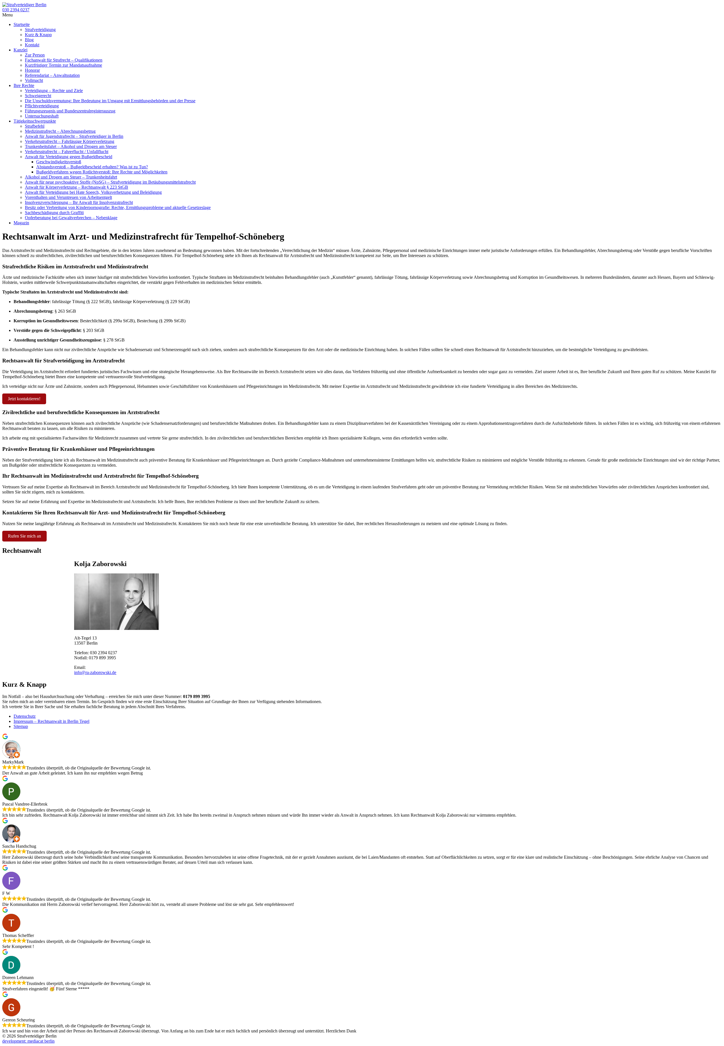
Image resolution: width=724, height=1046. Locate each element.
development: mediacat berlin (28, 1041)
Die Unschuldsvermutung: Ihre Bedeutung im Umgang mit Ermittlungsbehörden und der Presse (110, 100)
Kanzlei (20, 49)
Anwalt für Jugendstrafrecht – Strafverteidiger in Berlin (74, 136)
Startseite (22, 24)
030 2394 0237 (15, 9)
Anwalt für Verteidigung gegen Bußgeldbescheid (68, 156)
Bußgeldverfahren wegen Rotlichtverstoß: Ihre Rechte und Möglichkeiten (101, 171)
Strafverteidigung (40, 29)
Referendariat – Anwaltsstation (52, 75)
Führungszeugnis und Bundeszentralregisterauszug (70, 110)
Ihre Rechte (24, 85)
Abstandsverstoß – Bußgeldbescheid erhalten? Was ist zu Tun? (92, 166)
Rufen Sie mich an (24, 536)
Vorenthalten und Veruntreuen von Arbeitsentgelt (68, 197)
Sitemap (21, 726)
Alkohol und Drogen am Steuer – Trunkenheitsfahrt (71, 177)
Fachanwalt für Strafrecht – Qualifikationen (63, 60)
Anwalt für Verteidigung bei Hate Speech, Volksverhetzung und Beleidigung (93, 192)
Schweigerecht (38, 95)
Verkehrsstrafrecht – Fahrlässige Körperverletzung (69, 141)
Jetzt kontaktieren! (24, 398)
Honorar (32, 70)
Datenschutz (25, 716)
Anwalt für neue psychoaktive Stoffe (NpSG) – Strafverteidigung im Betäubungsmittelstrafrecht (110, 182)
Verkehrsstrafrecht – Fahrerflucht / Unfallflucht (66, 151)
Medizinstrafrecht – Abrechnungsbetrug (60, 131)
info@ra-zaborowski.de (95, 672)
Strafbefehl (34, 126)
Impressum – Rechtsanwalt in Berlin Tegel (51, 721)
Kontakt (32, 44)
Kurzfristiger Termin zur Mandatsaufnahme (63, 65)
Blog (29, 39)
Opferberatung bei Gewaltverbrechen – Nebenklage (71, 217)
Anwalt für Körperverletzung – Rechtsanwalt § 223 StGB (76, 187)
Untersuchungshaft (42, 116)
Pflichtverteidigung (42, 105)
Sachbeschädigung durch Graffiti (54, 212)
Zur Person (35, 55)
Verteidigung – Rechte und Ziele (54, 90)
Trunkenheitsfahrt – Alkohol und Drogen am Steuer (71, 146)
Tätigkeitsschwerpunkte (35, 121)
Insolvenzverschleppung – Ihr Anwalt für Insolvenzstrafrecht (79, 202)
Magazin (21, 222)
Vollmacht (34, 80)
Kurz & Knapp (38, 34)
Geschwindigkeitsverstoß (58, 161)
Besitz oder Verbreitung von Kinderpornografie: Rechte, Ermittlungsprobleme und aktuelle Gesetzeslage (118, 207)
